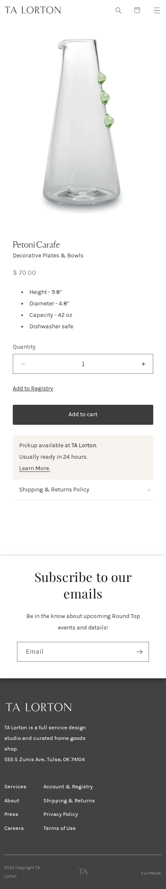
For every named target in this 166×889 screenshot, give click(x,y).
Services (15, 787)
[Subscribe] (139, 652)
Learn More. (34, 468)
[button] (156, 10)
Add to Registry (33, 388)
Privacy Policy (60, 814)
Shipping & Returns (69, 801)
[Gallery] (83, 123)
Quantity (24, 347)
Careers (14, 828)
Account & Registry (68, 787)
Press (11, 814)
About (11, 801)
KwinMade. (151, 873)
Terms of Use (59, 828)
